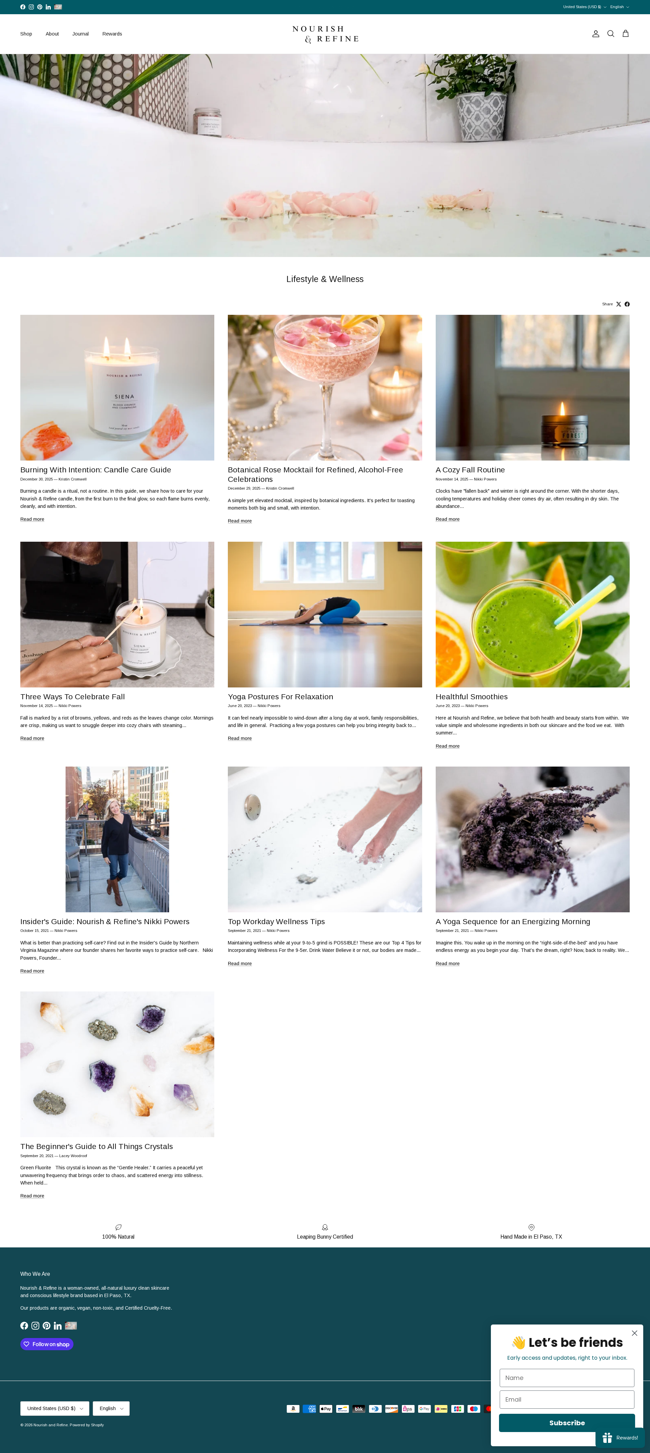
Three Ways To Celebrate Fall (72, 696)
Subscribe (567, 1423)
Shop (26, 34)
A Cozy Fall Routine (470, 469)
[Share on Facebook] (627, 304)
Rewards (112, 34)
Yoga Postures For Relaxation (280, 696)
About (52, 34)
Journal (80, 34)
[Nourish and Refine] (325, 34)
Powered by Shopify (87, 1425)
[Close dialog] (635, 1333)
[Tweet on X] (618, 304)
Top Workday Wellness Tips (276, 921)
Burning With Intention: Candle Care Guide (95, 469)
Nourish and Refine (51, 1425)
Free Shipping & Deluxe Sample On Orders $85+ (325, 7)
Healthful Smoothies (472, 696)
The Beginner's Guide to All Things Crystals (96, 1146)
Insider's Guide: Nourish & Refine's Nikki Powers (105, 921)
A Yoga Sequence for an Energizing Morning (513, 921)
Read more (32, 519)
